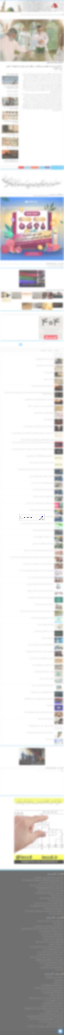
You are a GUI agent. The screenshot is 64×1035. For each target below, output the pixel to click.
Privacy (40, 519)
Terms (43, 519)
